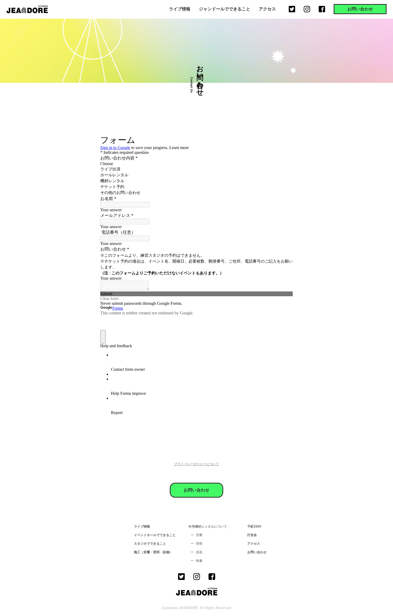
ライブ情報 (179, 9)
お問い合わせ (360, 9)
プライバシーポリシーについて (196, 464)
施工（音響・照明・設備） (153, 552)
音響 (199, 535)
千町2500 (254, 526)
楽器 (199, 552)
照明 (199, 543)
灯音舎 (252, 535)
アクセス (267, 9)
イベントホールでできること (155, 535)
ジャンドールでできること (224, 9)
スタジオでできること (150, 543)
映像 (199, 561)
